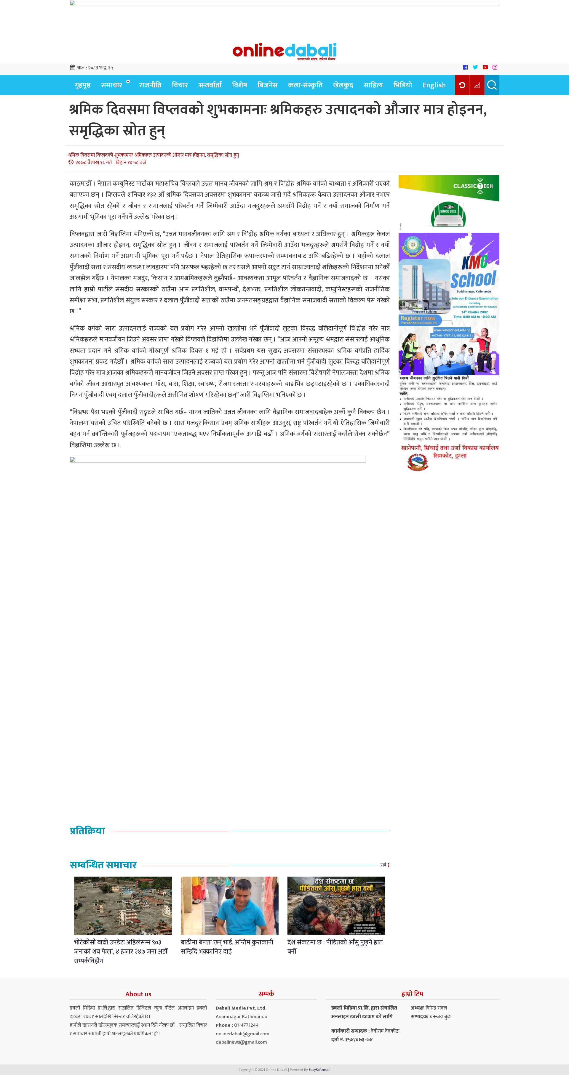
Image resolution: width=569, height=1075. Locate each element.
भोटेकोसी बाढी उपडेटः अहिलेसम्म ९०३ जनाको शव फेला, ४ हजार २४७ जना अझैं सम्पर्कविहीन (120, 952)
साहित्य (373, 85)
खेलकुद (343, 85)
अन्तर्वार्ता (210, 85)
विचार (180, 85)
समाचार (111, 85)
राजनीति (150, 85)
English (434, 85)
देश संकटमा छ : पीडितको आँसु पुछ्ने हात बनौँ (335, 947)
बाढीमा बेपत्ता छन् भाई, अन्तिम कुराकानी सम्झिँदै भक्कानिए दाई (227, 947)
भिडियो (402, 85)
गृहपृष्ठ (83, 85)
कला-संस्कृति (305, 85)
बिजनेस (268, 85)
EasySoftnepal (319, 1070)
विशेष (239, 85)
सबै (383, 865)
